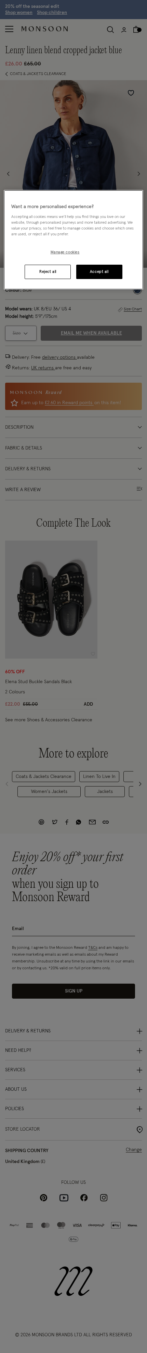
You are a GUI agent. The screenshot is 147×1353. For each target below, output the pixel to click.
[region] (74, 240)
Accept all (99, 272)
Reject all (47, 272)
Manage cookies (65, 252)
